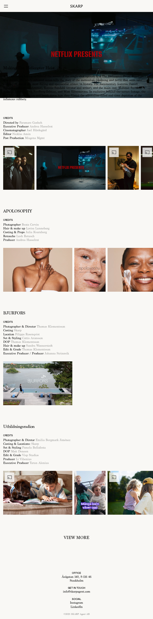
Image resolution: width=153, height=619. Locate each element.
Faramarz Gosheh (30, 123)
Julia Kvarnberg (36, 232)
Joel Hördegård (37, 130)
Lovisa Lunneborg (37, 228)
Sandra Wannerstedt (39, 346)
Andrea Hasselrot (41, 126)
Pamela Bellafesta (34, 448)
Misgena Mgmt (35, 138)
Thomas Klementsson (51, 327)
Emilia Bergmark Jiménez (53, 440)
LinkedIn (77, 607)
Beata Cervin (30, 225)
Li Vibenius (23, 459)
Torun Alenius (39, 463)
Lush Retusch (24, 236)
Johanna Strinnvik (57, 353)
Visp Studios (30, 455)
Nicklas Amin (21, 134)
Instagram (76, 603)
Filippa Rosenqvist (28, 334)
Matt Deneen (19, 451)
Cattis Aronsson (32, 338)
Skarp (18, 330)
